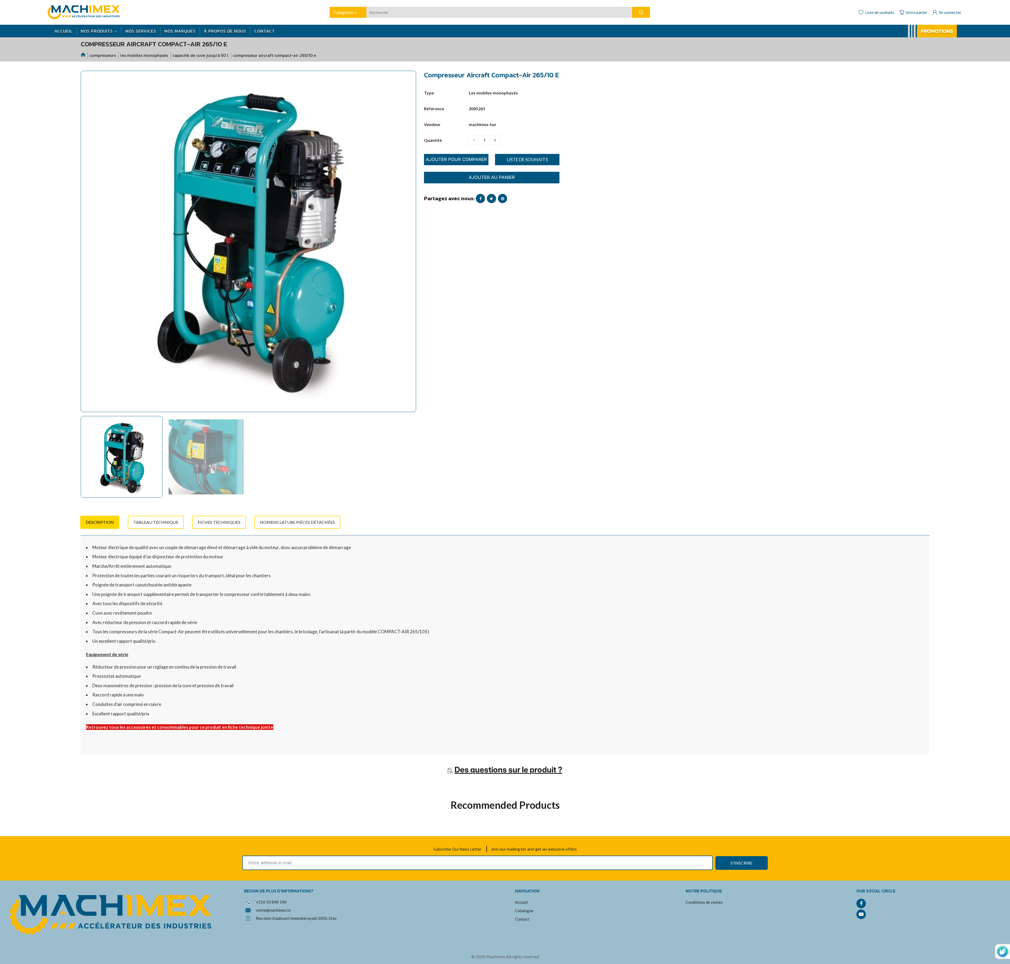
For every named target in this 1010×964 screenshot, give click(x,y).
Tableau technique (155, 522)
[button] (88, 459)
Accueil (521, 902)
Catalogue (524, 910)
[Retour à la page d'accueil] (83, 55)
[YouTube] (861, 914)
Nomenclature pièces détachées (297, 522)
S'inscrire (742, 862)
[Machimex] (85, 11)
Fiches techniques (219, 522)
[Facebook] (861, 903)
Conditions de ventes (704, 902)
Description (100, 522)
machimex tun (482, 124)
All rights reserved (522, 956)
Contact (522, 919)
